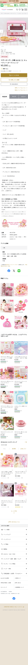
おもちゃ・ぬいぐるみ (22, 13)
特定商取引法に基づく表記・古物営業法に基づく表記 (10, 593)
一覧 (25, 442)
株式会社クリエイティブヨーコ (12, 264)
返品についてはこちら (20, 90)
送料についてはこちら (20, 87)
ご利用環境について (19, 587)
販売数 (14, 448)
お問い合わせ (18, 582)
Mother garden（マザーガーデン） (10, 13)
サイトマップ (4, 587)
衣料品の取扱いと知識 (6, 582)
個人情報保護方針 (4, 591)
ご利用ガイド (18, 578)
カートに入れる (15, 75)
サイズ (14, 96)
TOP (2, 13)
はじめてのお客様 (5, 578)
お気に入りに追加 (15, 79)
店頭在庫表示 (15, 84)
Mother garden (9, 52)
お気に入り (23, 448)
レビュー (23, 96)
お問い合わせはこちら (14, 521)
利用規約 (10, 591)
